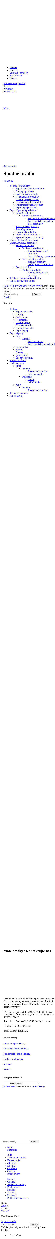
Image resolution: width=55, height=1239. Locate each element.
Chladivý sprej (23, 322)
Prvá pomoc (21, 317)
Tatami (19, 349)
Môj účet (8, 1064)
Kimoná (26, 338)
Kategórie (8, 180)
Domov (7, 286)
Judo (18, 336)
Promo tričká (22, 355)
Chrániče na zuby (24, 325)
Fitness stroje (16, 395)
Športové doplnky (24, 357)
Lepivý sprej (22, 330)
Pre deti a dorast (35, 341)
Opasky (19, 352)
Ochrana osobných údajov (16, 1048)
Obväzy (19, 314)
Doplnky (26, 368)
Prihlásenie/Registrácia (18, 1198)
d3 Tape (13, 309)
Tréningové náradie (19, 393)
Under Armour (17, 363)
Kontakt (7, 1069)
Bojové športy (16, 333)
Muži (18, 366)
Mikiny (31, 379)
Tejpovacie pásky (24, 311)
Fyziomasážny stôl (25, 328)
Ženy (18, 385)
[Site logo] (11, 25)
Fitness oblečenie (18, 360)
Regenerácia (22, 319)
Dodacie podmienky (13, 1059)
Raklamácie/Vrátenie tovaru (17, 1053)
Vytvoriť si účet (8, 1221)
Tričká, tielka (34, 382)
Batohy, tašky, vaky (37, 371)
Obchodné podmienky (14, 1043)
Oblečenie (27, 376)
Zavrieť (7, 297)
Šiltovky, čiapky (36, 374)
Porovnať (11, 1195)
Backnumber (22, 347)
